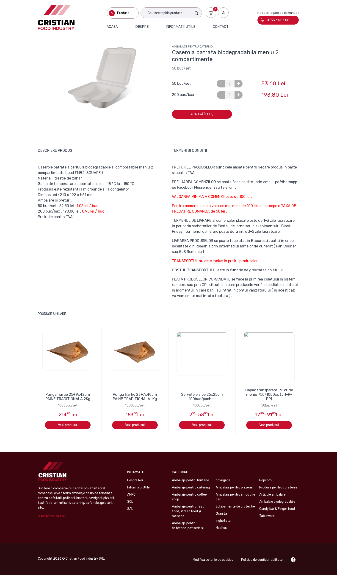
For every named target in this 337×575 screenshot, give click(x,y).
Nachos (221, 528)
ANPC (131, 494)
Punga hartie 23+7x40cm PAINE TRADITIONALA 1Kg (135, 396)
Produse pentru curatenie (278, 487)
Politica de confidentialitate (262, 560)
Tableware (267, 516)
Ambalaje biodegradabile (277, 502)
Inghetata (223, 521)
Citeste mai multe (51, 516)
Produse (123, 13)
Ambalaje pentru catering (192, 46)
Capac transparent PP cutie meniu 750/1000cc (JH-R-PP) (269, 394)
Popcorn (265, 480)
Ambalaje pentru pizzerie (234, 487)
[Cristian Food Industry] (56, 17)
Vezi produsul (67, 425)
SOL (130, 502)
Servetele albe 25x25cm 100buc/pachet (202, 396)
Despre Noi (135, 480)
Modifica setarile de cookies (213, 560)
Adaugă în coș (202, 114)
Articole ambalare (272, 494)
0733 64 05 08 (278, 20)
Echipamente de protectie (235, 506)
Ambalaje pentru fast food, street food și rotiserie (188, 511)
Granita (221, 514)
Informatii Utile (138, 487)
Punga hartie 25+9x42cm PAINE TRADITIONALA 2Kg (67, 396)
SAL (130, 509)
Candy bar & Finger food (277, 509)
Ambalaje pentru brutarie (190, 480)
